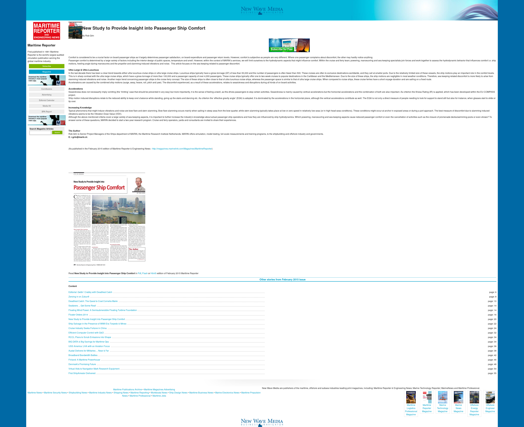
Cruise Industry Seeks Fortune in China (88, 328)
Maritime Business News (201, 392)
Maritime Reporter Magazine (427, 408)
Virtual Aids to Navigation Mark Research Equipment (94, 368)
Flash (145, 273)
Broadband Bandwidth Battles (83, 355)
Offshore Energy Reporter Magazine (474, 409)
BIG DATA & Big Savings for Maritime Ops (89, 341)
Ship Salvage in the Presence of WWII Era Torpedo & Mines (97, 323)
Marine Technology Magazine (442, 408)
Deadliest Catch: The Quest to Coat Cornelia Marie (93, 301)
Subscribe (46, 66)
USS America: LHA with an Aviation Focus (89, 346)
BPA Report (47, 111)
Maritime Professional (140, 395)
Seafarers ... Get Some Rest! (82, 305)
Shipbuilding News (78, 392)
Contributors (46, 89)
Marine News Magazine (458, 408)
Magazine (46, 71)
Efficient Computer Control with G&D (86, 332)
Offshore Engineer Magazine (490, 408)
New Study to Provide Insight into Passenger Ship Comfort (97, 319)
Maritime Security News (55, 392)
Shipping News (121, 392)
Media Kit (47, 105)
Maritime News (35, 392)
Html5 (153, 273)
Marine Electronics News (227, 392)
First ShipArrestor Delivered (82, 373)
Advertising (46, 94)
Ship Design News (178, 392)
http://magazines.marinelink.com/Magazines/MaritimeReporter (182, 148)
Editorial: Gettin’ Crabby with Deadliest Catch (90, 292)
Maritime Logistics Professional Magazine (411, 409)
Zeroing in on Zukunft (79, 296)
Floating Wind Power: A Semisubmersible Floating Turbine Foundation (103, 310)
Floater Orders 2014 (78, 314)
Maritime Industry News (100, 392)
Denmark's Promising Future (82, 364)
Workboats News (159, 392)
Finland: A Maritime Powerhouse (84, 359)
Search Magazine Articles (41, 128)
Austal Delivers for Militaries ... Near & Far (89, 350)
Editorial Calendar (46, 100)
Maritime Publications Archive (127, 389)
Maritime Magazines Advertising (159, 389)
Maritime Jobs (159, 395)
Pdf (139, 273)
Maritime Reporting (139, 392)
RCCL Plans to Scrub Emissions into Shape (90, 337)
